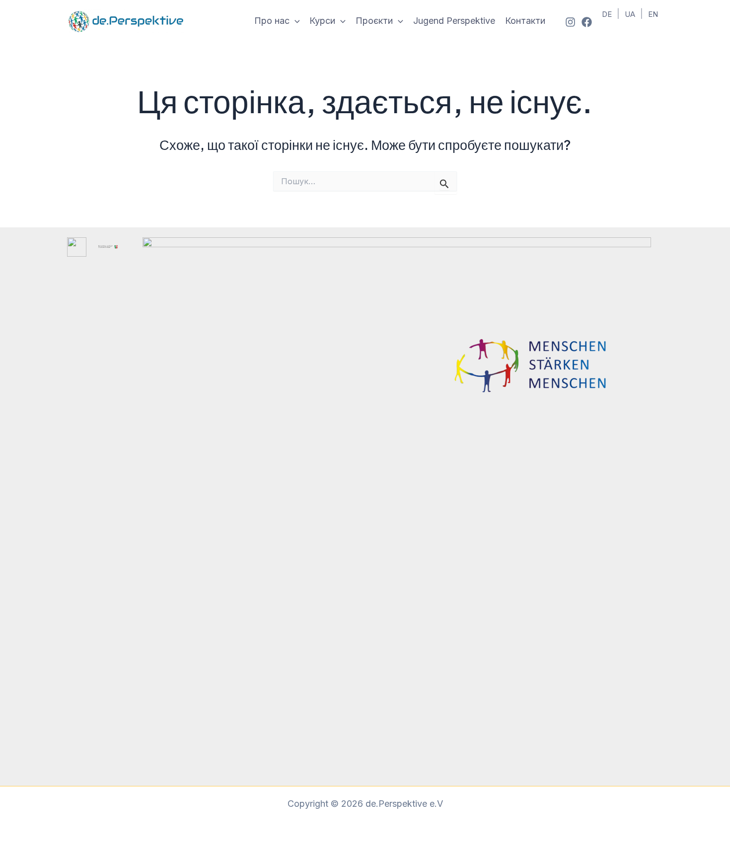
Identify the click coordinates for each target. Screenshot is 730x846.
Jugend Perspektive (454, 20)
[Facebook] (587, 22)
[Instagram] (570, 22)
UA (630, 14)
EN (653, 14)
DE (607, 14)
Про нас (272, 20)
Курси (322, 20)
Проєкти (374, 20)
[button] (295, 21)
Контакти (525, 20)
